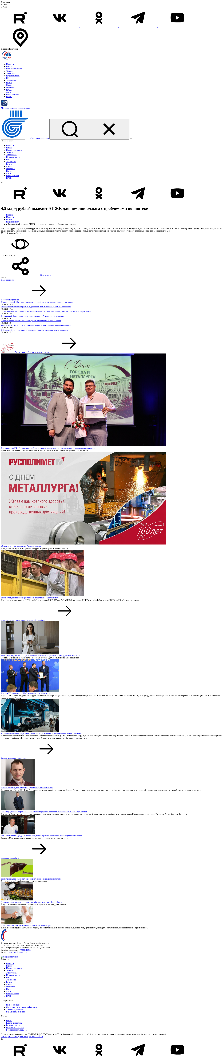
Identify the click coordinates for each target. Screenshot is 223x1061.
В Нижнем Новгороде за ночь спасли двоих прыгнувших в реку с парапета (34, 330)
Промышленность (14, 69)
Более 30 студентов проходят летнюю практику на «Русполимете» (30, 598)
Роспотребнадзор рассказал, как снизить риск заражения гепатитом (31, 879)
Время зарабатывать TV (16, 1030)
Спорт (9, 85)
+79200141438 (24, 950)
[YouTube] (177, 27)
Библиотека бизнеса (15, 1027)
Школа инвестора (14, 1023)
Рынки (9, 1020)
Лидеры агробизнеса (15, 1009)
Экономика (11, 80)
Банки (9, 66)
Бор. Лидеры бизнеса (15, 1012)
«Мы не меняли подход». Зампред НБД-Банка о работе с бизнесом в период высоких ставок (41, 836)
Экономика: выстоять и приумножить (17, 620)
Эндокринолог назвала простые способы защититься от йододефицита (32, 902)
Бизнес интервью (8, 758)
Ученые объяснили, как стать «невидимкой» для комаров (26, 925)
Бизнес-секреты (13, 1025)
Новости (10, 64)
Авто (8, 92)
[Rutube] (20, 27)
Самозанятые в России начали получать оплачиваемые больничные (31, 321)
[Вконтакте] (59, 27)
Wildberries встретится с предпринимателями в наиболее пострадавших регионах (37, 325)
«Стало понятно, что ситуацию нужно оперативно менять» (27, 788)
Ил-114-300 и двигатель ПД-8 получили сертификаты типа (27, 693)
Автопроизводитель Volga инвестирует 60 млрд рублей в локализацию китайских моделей (41, 733)
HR (7, 78)
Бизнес (9, 83)
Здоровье (5, 858)
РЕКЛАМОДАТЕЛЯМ (18, 1036)
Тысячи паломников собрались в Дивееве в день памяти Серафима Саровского (36, 307)
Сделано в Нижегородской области (21, 1007)
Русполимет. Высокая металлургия (31, 352)
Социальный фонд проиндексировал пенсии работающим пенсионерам (33, 316)
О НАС (4, 1036)
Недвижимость (12, 76)
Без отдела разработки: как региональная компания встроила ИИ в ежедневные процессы (40, 655)
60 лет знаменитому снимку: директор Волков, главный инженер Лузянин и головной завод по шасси (46, 311)
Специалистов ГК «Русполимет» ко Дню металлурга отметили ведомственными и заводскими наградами (48, 448)
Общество (10, 87)
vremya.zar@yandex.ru (17, 952)
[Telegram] (138, 27)
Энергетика (11, 73)
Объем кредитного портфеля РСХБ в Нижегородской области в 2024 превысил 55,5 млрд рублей (44, 812)
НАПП (9, 97)
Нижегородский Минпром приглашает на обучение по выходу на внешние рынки (37, 302)
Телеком (9, 71)
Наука (8, 90)
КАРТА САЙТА (36, 1036)
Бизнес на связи (13, 1005)
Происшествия (12, 94)
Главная (9, 215)
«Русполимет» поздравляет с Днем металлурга (21, 546)
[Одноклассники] (99, 27)
